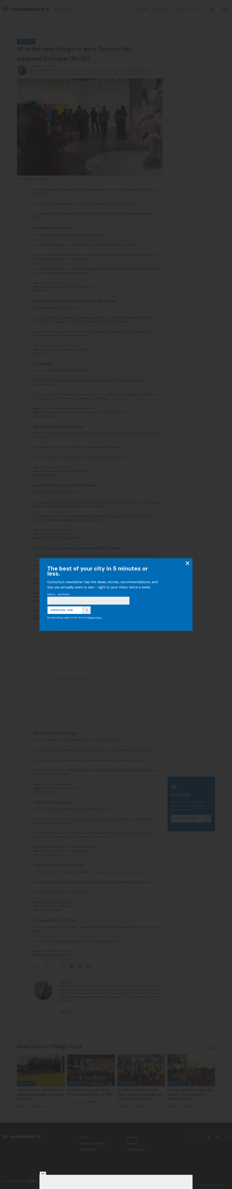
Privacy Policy (94, 617)
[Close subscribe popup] (187, 563)
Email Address (58, 594)
